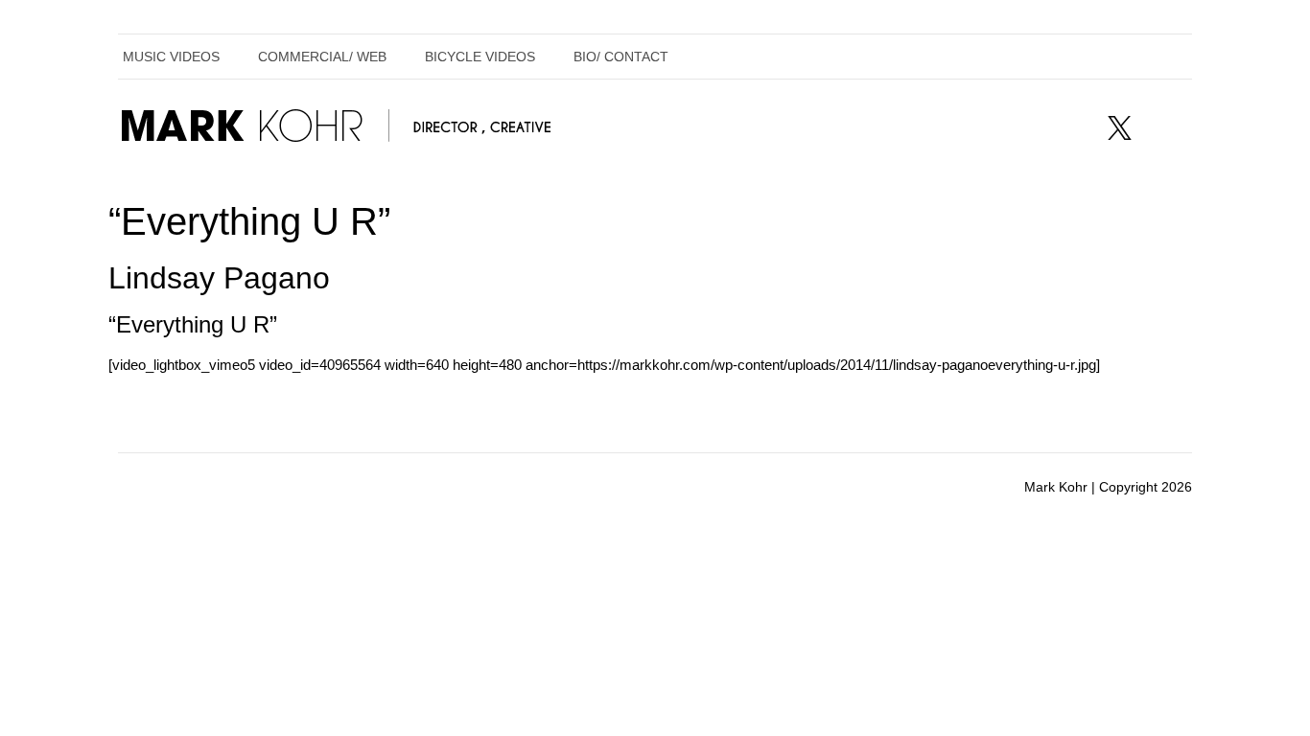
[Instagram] (1167, 127)
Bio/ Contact (620, 56)
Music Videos (171, 56)
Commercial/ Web (322, 56)
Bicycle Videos (480, 56)
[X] (1119, 127)
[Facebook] (1071, 127)
